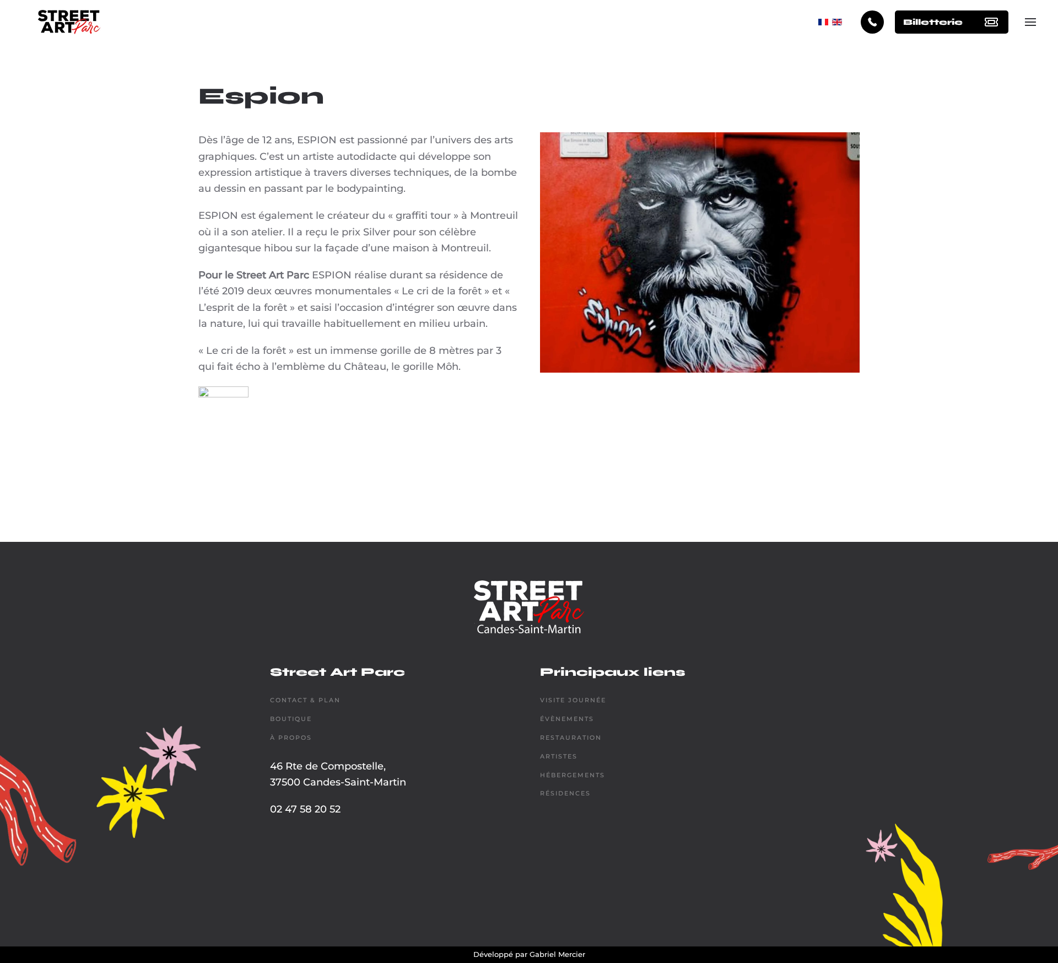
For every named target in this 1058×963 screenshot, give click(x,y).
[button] (1030, 22)
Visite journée (573, 700)
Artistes (558, 756)
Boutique (291, 719)
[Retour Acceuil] (69, 22)
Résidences (565, 793)
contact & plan (305, 700)
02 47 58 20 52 (305, 809)
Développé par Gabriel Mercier (529, 954)
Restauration (571, 737)
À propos (291, 737)
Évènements (567, 719)
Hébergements (572, 775)
